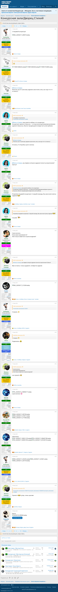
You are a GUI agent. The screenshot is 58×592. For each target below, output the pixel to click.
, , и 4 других (22, 359)
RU (13, 585)
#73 (55, 332)
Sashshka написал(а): (18, 335)
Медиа (22, 6)
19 (16, 557)
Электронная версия (20, 12)
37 (22, 573)
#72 (55, 303)
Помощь (49, 587)
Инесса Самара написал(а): (19, 61)
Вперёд (24, 26)
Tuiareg (52, 561)
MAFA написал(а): (17, 115)
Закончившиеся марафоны (25, 549)
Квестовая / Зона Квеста (13, 566)
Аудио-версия (32, 12)
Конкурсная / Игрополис (13, 560)
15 (9, 557)
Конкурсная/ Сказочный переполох (16, 571)
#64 (55, 112)
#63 (55, 85)
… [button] (18, 26)
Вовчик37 (51, 571)
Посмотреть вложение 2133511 (20, 308)
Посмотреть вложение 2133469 (20, 119)
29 (8, 573)
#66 (55, 160)
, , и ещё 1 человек (25, 204)
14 (7, 557)
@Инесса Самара (17, 88)
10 (20, 26)
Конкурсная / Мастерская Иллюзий (19, 554)
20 (18, 557)
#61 (55, 29)
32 (13, 573)
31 (11, 573)
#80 (55, 511)
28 (6, 573)
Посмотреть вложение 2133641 (20, 490)
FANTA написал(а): (17, 367)
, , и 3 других (21, 328)
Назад (4, 26)
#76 (55, 411)
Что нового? (13, 6)
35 (18, 573)
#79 (55, 485)
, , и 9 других (24, 527)
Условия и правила (24, 587)
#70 (55, 257)
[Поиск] (55, 6)
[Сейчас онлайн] (6, 339)
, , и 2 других (22, 430)
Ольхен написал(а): (17, 138)
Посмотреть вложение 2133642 (35, 490)
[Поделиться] (53, 29)
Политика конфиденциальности (38, 587)
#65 (55, 135)
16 (11, 557)
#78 (55, 456)
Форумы (4, 6)
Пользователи (32, 6)
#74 (55, 364)
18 (14, 557)
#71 (55, 282)
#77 (55, 434)
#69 (55, 230)
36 (20, 573)
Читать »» (9, 51)
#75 (55, 389)
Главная (54, 587)
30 (10, 573)
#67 (55, 182)
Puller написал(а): (17, 306)
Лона (52, 549)
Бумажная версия (7, 12)
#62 (55, 58)
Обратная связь (15, 587)
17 (13, 557)
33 (15, 573)
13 (6, 557)
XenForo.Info (10, 590)
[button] (18, 6)
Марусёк (52, 567)
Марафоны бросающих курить (26, 561)
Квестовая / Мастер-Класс (16, 548)
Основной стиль (6, 585)
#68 (55, 208)
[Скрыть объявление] (55, 11)
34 (17, 573)
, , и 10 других (22, 481)
